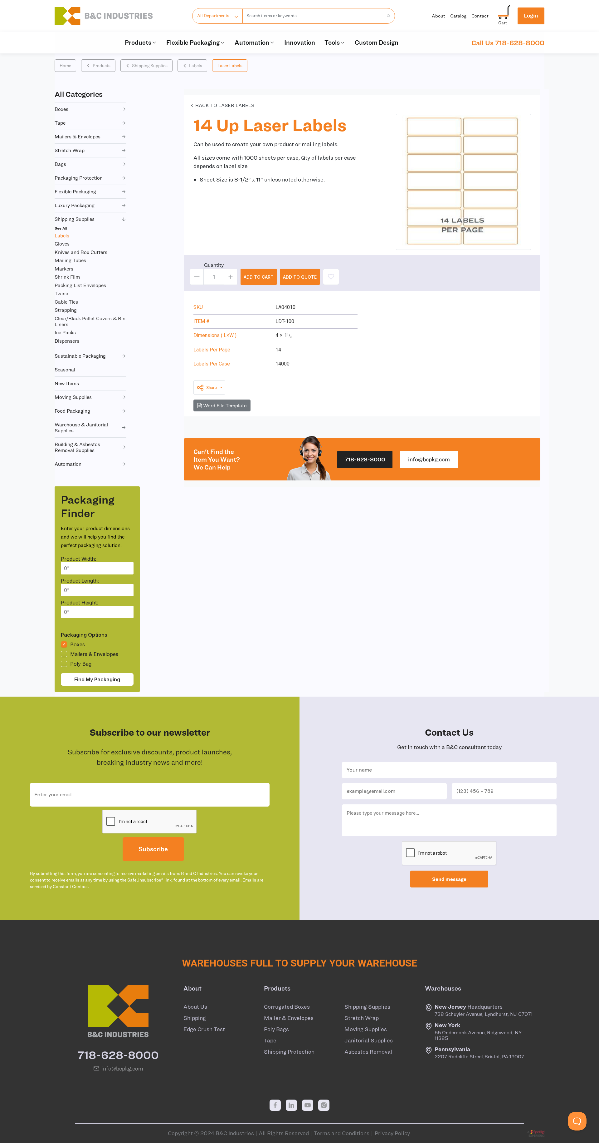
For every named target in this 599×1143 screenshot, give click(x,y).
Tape (270, 1040)
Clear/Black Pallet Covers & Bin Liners (90, 321)
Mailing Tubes (70, 260)
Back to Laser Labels (224, 105)
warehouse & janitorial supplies (81, 427)
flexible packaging (75, 191)
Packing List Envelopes (80, 285)
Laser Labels (229, 65)
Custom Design (376, 42)
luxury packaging (75, 205)
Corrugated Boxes (287, 1007)
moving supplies (73, 397)
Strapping (66, 310)
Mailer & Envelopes (289, 1018)
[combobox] (313, 16)
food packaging (72, 411)
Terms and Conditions (341, 1133)
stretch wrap (70, 150)
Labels (195, 65)
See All (61, 228)
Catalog (458, 15)
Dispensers (67, 341)
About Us (195, 1007)
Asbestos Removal (368, 1052)
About (438, 15)
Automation (252, 42)
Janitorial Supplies (368, 1040)
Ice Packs (65, 332)
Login (531, 15)
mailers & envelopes (77, 136)
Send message (449, 879)
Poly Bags (276, 1029)
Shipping (194, 1018)
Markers (64, 268)
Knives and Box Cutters (81, 252)
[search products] (386, 16)
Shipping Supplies (150, 65)
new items (67, 383)
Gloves (62, 243)
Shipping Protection (289, 1052)
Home (65, 65)
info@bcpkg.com (429, 459)
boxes (61, 109)
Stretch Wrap (361, 1018)
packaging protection (79, 178)
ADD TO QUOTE (300, 277)
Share (211, 387)
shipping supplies (75, 219)
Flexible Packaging (193, 42)
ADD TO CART (259, 277)
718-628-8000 (365, 459)
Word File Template (224, 405)
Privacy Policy (392, 1133)
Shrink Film (67, 277)
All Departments (213, 15)
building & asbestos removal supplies (77, 447)
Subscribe (153, 848)
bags (60, 164)
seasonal (65, 369)
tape (60, 123)
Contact (480, 15)
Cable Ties (66, 302)
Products (138, 42)
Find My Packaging (97, 679)
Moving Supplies (365, 1029)
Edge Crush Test (204, 1029)
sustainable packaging (80, 356)
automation (68, 464)
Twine (61, 293)
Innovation (299, 42)
